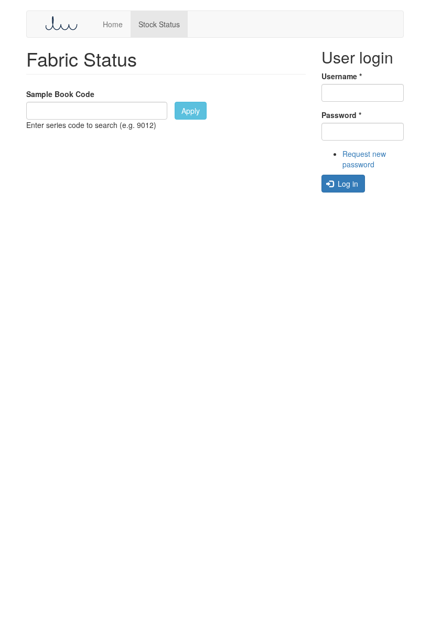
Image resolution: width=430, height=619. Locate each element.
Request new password (364, 158)
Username (341, 76)
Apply (190, 110)
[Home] (65, 23)
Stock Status (159, 24)
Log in (347, 183)
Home (113, 24)
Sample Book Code (60, 94)
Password (341, 115)
